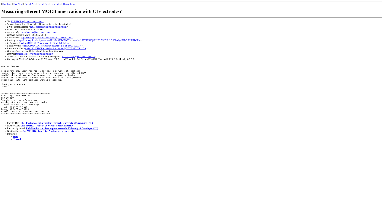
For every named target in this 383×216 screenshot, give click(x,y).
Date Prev (6, 4)
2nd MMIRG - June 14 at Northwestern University (47, 125)
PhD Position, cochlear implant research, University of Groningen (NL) (57, 123)
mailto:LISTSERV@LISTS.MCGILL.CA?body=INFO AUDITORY (107, 40)
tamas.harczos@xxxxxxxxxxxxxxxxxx (48, 27)
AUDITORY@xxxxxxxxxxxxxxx (27, 21)
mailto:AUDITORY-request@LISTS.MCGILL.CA (44, 43)
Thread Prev (30, 4)
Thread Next (43, 4)
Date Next (18, 4)
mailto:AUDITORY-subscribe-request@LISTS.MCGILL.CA (52, 45)
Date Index (56, 4)
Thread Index (69, 4)
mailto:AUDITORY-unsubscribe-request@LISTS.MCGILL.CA (55, 48)
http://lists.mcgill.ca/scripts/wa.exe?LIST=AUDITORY (47, 37)
